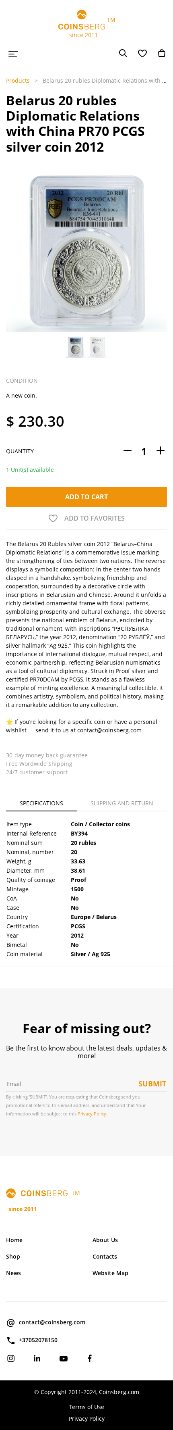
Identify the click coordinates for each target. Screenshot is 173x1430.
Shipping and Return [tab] (122, 803)
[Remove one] (127, 451)
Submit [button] (152, 1083)
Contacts (105, 1256)
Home (14, 1240)
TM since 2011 (86, 27)
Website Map (110, 1273)
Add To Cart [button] (86, 496)
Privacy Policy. (92, 1114)
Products (18, 80)
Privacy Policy (87, 1418)
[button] (12, 251)
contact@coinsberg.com (52, 1322)
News (13, 1273)
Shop (13, 1256)
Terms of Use (86, 1407)
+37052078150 (38, 1340)
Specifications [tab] (41, 803)
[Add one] (160, 451)
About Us (105, 1240)
